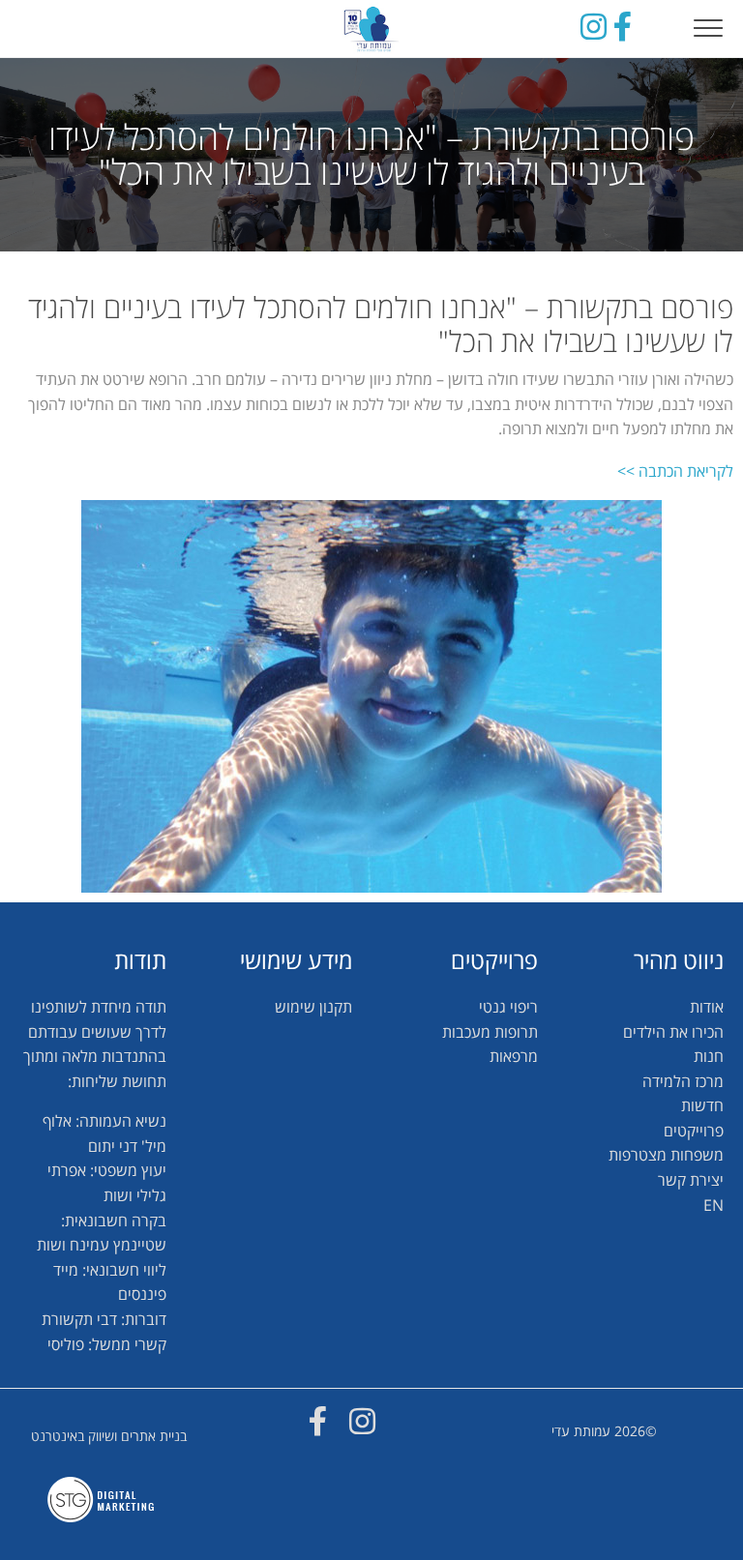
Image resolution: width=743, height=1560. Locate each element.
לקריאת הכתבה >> (675, 471)
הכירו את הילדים (673, 1032)
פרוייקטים (694, 1130)
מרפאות (514, 1056)
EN (713, 1205)
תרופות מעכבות (490, 1032)
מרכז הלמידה (683, 1081)
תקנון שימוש (313, 1006)
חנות (709, 1056)
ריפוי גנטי (508, 1006)
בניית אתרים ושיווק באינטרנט (109, 1436)
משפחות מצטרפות (666, 1154)
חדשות (702, 1105)
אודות (707, 1006)
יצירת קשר (691, 1180)
